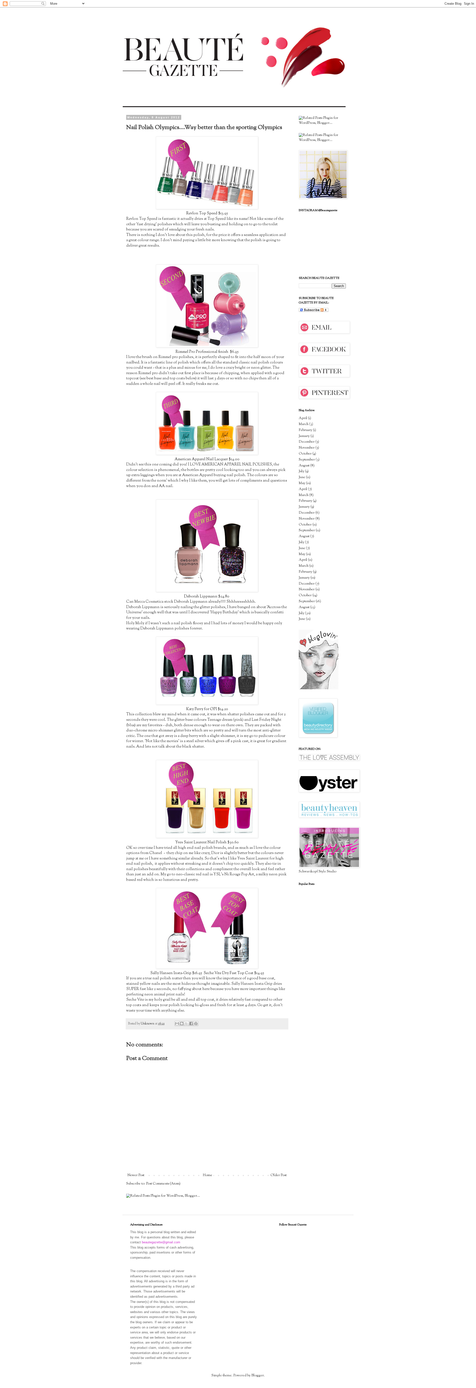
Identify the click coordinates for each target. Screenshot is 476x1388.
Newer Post (135, 1175)
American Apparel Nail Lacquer (201, 459)
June (302, 477)
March (303, 424)
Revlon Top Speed (201, 213)
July (301, 471)
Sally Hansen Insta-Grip (170, 973)
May (302, 483)
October (305, 453)
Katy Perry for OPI (201, 709)
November (307, 447)
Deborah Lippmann (200, 596)
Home (207, 1175)
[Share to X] (186, 1023)
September (307, 459)
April (303, 418)
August (304, 465)
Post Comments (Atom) (163, 1183)
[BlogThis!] (181, 1023)
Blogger (257, 1375)
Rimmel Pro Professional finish (202, 352)
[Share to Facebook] (191, 1023)
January (304, 436)
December (307, 441)
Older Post (278, 1175)
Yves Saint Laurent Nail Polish (201, 842)
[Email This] (177, 1023)
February (305, 430)
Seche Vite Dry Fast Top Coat (228, 973)
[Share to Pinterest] (195, 1023)
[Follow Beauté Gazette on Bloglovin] (318, 688)
